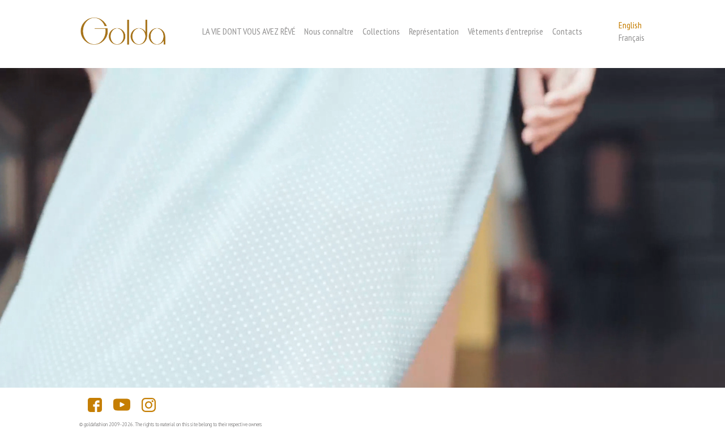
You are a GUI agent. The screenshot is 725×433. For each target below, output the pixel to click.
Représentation (434, 31)
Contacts (567, 31)
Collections (381, 31)
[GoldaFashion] (122, 41)
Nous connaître (328, 31)
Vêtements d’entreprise (505, 31)
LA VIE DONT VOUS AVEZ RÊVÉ (248, 31)
